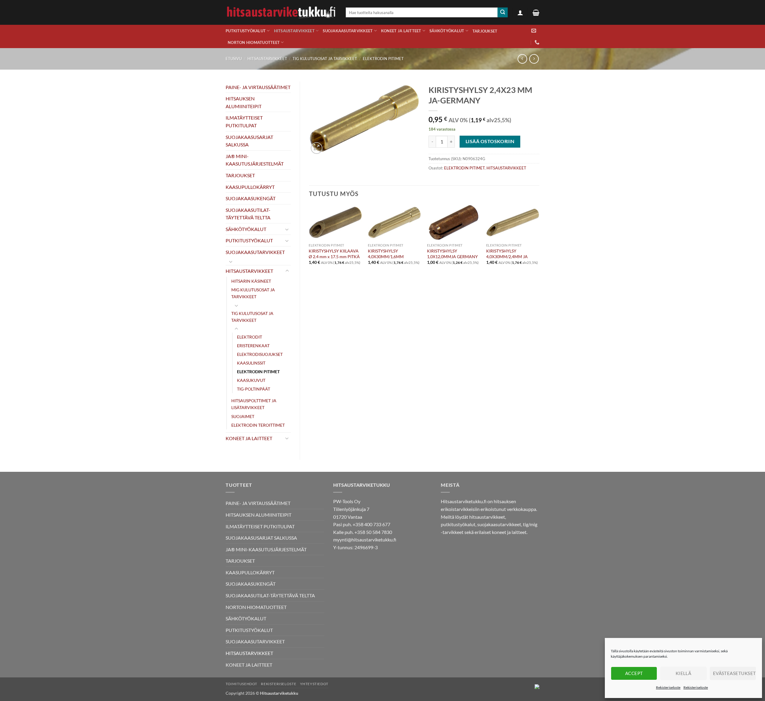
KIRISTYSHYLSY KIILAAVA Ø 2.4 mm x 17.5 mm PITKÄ (334, 253)
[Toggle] (287, 229)
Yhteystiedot (314, 684)
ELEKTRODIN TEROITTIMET (258, 425)
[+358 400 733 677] (537, 42)
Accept (634, 673)
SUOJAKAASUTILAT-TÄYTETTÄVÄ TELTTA (248, 214)
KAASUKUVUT (251, 380)
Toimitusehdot (241, 684)
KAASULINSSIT (251, 362)
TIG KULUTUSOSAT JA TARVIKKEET (325, 58)
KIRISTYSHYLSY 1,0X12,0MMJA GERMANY (452, 253)
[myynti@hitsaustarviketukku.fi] (533, 30)
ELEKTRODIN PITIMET (383, 58)
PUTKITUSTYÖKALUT (246, 30)
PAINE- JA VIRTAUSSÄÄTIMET (258, 87)
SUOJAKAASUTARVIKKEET (348, 30)
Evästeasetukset (734, 673)
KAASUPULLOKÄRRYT (250, 187)
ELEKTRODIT (249, 336)
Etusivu (234, 58)
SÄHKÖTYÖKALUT (446, 30)
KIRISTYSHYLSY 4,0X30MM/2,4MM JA (507, 253)
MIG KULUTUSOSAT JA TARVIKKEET (253, 293)
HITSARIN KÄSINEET (251, 281)
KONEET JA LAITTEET (401, 30)
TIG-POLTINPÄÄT (253, 388)
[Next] (539, 249)
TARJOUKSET (485, 31)
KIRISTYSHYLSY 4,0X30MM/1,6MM (386, 253)
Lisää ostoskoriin (490, 141)
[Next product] (522, 58)
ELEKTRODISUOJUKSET (260, 354)
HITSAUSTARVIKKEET (294, 30)
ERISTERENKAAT (253, 345)
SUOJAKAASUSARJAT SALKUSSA (249, 141)
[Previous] (309, 249)
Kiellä (683, 673)
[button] (520, 12)
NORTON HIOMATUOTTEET (254, 42)
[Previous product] (533, 58)
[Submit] (503, 12)
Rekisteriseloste (668, 687)
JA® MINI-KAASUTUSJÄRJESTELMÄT (255, 160)
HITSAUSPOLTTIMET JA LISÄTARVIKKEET (253, 404)
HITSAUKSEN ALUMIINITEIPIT (243, 102)
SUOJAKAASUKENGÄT (251, 198)
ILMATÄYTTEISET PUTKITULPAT (244, 121)
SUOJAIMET (242, 416)
